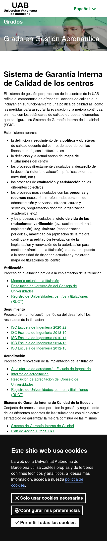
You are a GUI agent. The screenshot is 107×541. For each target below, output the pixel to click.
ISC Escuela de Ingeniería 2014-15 (38, 342)
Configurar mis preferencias (50, 510)
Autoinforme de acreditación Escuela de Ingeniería (51, 368)
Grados (13, 21)
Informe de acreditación (30, 373)
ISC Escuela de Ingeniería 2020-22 (38, 327)
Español (88, 8)
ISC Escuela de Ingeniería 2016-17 (38, 337)
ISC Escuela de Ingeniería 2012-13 (38, 348)
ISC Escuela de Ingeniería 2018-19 (38, 332)
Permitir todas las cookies (48, 522)
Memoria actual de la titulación (35, 280)
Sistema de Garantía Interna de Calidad (42, 425)
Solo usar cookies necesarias (51, 498)
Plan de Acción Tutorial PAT (32, 430)
